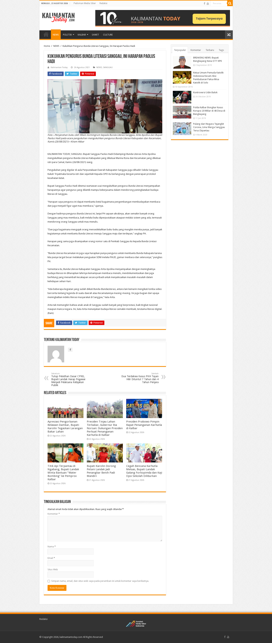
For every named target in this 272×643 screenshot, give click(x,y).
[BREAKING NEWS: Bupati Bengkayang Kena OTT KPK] (182, 62)
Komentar (54, 513)
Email (51, 558)
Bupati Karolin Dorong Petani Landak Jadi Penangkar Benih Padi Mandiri (101, 471)
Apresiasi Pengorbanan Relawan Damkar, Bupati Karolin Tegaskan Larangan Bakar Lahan (65, 426)
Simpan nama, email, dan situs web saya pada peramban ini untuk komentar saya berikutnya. (100, 581)
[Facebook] (204, 3)
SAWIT (95, 34)
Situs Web (53, 569)
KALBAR (82, 34)
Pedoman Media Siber (85, 3)
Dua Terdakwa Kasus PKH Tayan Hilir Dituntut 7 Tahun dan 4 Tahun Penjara (140, 378)
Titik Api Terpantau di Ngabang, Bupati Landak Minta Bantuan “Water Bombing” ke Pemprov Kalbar (63, 472)
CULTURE (108, 34)
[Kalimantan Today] (58, 17)
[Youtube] (207, 3)
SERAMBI (46, 34)
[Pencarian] (230, 3)
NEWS (56, 34)
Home (47, 46)
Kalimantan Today (59, 67)
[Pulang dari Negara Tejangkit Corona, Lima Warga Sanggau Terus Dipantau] (182, 128)
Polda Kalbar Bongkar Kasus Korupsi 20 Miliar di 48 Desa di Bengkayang (209, 110)
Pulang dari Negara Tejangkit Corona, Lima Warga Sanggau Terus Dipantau (209, 127)
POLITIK (67, 34)
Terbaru (210, 50)
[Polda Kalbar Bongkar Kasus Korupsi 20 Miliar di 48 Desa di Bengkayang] (182, 112)
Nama (52, 546)
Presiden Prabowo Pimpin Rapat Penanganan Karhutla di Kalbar (144, 425)
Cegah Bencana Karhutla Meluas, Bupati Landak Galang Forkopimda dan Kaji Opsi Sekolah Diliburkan (144, 471)
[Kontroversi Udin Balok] (182, 97)
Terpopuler (180, 50)
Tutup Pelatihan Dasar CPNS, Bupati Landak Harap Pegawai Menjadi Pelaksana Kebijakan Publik (68, 379)
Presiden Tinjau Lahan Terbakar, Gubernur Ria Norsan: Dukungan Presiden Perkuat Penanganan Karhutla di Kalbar (105, 428)
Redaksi (103, 3)
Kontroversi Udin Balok (205, 92)
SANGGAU (108, 67)
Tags (221, 50)
